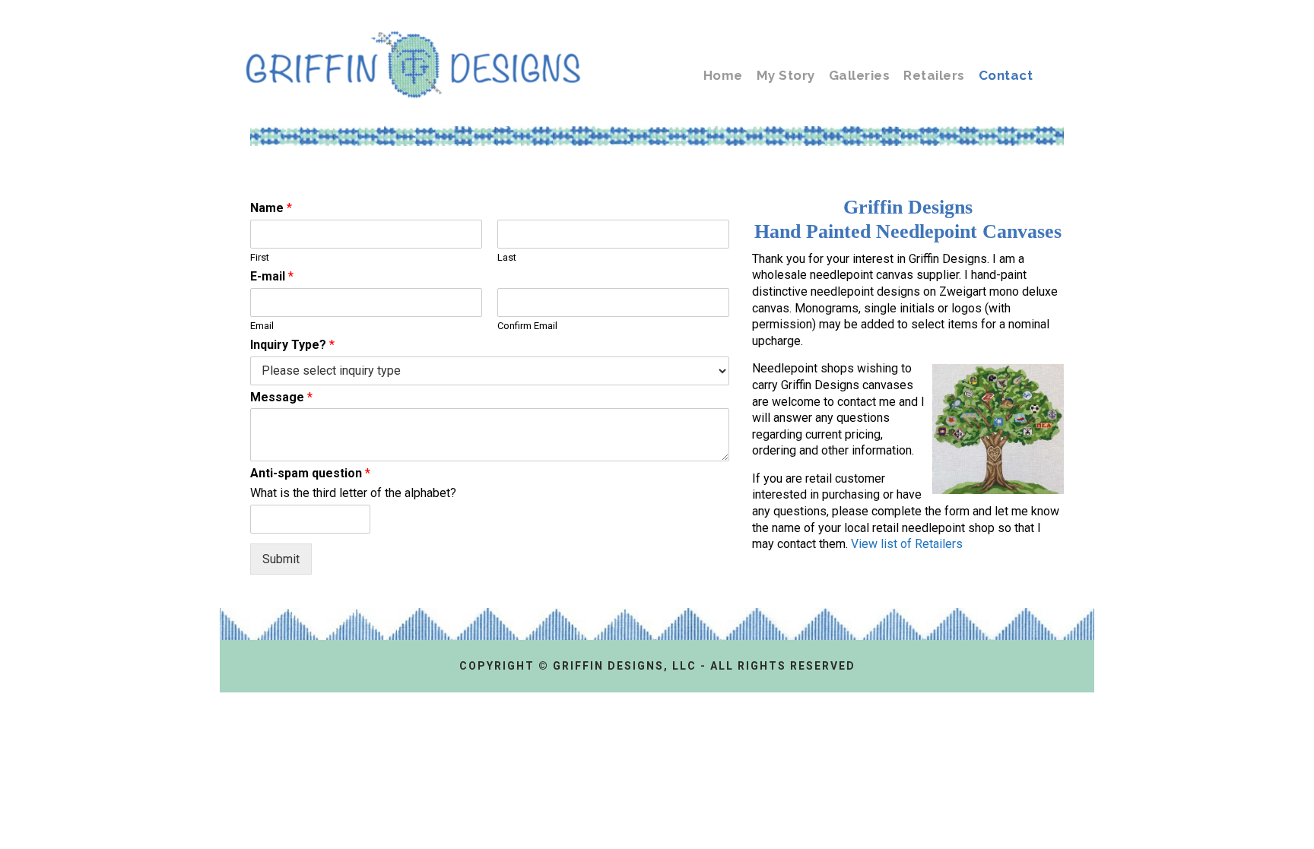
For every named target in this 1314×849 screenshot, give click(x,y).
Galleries (859, 75)
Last (506, 257)
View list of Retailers (907, 544)
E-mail (272, 276)
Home (723, 75)
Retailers (934, 75)
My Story (786, 75)
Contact (1006, 75)
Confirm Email (527, 325)
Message (281, 397)
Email (262, 325)
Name (271, 208)
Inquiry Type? (292, 344)
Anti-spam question (310, 473)
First (259, 257)
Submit (281, 559)
